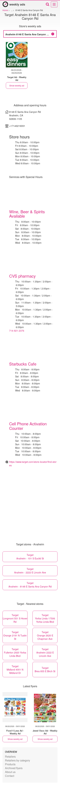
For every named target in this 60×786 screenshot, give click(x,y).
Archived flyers (13, 768)
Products (10, 764)
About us (10, 772)
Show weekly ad (16, 85)
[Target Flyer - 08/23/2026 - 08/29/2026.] (17, 55)
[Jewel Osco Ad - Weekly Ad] (45, 707)
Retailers (10, 756)
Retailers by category (17, 760)
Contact (9, 776)
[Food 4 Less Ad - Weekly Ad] (15, 707)
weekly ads (17, 4)
